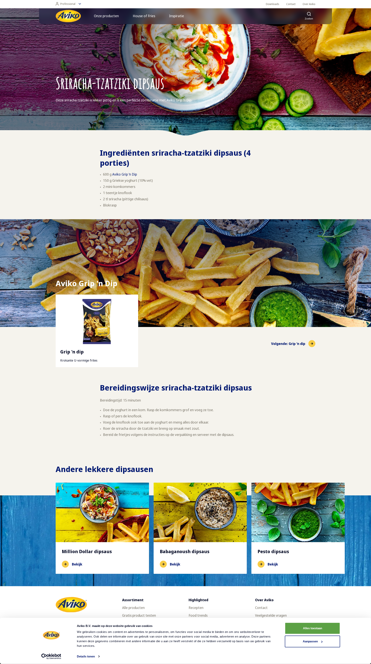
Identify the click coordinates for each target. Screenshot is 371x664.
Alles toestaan (312, 628)
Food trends (198, 615)
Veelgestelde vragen (271, 615)
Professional (67, 4)
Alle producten (133, 607)
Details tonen (86, 656)
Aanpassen (310, 641)
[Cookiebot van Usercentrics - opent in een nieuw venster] (51, 656)
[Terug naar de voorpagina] (68, 16)
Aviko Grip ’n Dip (124, 174)
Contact (291, 4)
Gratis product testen (139, 615)
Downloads (272, 4)
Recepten (196, 607)
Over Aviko (309, 4)
